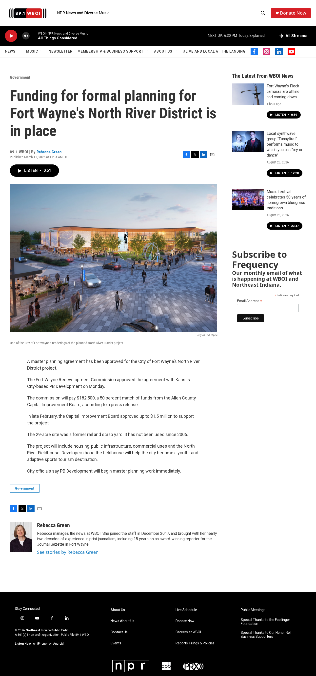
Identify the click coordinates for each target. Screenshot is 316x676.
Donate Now (293, 13)
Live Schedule (186, 610)
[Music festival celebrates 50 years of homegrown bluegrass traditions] (248, 199)
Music (32, 51)
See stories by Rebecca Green (68, 552)
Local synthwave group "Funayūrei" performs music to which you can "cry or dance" (284, 144)
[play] (11, 36)
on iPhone (40, 643)
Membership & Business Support (110, 51)
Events (116, 643)
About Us (163, 51)
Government (20, 77)
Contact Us (119, 632)
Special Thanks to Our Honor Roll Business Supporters (266, 634)
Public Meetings (253, 610)
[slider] (34, 35)
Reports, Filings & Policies (195, 643)
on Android (56, 643)
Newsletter (61, 51)
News (10, 51)
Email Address (249, 300)
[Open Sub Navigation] (19, 51)
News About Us (122, 621)
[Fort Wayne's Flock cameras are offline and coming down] (248, 94)
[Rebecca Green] (21, 537)
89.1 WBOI (82, 634)
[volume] (26, 35)
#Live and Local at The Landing (214, 51)
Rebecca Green (49, 151)
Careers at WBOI (188, 632)
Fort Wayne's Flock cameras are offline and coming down (283, 91)
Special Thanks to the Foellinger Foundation (265, 622)
